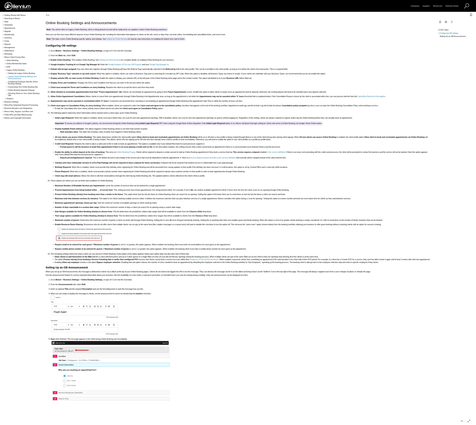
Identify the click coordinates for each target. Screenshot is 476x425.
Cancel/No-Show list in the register (371, 96)
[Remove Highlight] (451, 22)
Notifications (9, 51)
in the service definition (276, 152)
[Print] (446, 22)
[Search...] (466, 6)
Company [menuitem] (415, 6)
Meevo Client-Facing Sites (14, 57)
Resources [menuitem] (437, 6)
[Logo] (17, 6)
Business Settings (11, 102)
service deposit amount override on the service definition (212, 158)
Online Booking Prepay (126, 152)
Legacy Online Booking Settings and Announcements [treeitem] (22, 77)
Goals (6, 41)
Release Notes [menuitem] (452, 6)
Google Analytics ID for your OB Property (125, 64)
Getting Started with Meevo (15, 15)
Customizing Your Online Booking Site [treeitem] (23, 87)
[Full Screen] (469, 421)
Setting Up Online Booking (117, 39)
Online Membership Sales (16, 64)
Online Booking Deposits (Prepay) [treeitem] (21, 90)
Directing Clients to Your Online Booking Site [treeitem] (23, 94)
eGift (8, 67)
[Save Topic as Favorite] (440, 22)
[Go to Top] (462, 421)
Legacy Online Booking (15, 70)
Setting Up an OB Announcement (453, 36)
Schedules (8, 25)
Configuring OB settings (449, 33)
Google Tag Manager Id (159, 64)
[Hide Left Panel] (47, 15)
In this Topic (443, 30)
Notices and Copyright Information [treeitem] (17, 118)
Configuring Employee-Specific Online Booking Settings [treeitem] (23, 83)
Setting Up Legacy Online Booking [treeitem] (21, 73)
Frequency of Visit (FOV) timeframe (204, 259)
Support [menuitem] (426, 6)
